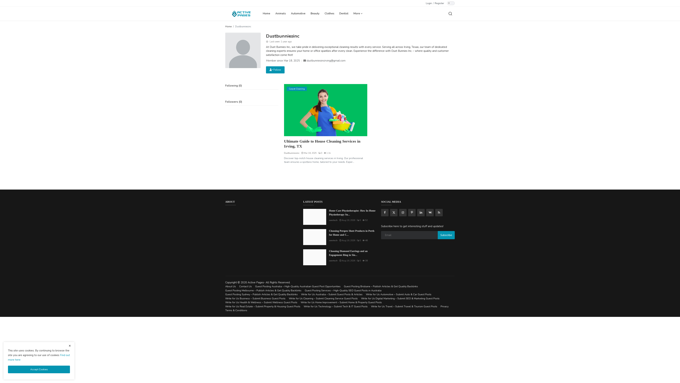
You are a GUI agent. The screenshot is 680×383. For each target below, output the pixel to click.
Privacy (445, 306)
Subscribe (446, 235)
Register (439, 3)
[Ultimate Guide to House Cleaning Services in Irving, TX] (325, 110)
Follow (276, 69)
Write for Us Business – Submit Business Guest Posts (255, 298)
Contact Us (245, 286)
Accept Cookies (39, 369)
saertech (333, 220)
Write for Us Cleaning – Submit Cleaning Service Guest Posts (323, 298)
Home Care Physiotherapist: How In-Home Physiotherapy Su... (352, 212)
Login (429, 3)
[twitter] (394, 212)
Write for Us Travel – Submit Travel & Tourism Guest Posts (404, 306)
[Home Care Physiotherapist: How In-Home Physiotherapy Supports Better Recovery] (314, 217)
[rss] (439, 212)
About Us (230, 286)
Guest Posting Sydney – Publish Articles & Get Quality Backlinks (261, 294)
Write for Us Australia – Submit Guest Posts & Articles (331, 294)
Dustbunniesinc (291, 153)
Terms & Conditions (236, 310)
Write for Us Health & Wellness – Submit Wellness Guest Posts (261, 302)
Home (266, 13)
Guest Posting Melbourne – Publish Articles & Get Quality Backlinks (263, 290)
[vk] (430, 212)
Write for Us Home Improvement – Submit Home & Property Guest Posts (341, 302)
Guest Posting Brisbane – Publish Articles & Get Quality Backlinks (381, 286)
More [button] (357, 13)
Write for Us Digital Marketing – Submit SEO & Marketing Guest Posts (400, 298)
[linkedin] (421, 212)
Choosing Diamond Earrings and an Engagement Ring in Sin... (348, 253)
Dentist (343, 13)
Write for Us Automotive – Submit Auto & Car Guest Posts (398, 294)
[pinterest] (412, 212)
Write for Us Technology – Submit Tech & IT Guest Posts (336, 306)
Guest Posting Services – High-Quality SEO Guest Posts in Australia (343, 290)
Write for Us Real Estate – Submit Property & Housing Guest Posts (262, 306)
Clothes (329, 13)
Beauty (315, 13)
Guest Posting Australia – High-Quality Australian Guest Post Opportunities (298, 286)
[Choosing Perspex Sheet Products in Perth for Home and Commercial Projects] (314, 237)
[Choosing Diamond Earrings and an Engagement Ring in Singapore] (314, 257)
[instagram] (403, 212)
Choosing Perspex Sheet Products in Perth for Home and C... (351, 233)
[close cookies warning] (70, 346)
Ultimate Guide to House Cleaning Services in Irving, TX (322, 143)
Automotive (298, 13)
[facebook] (385, 212)
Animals (280, 13)
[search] (450, 13)
